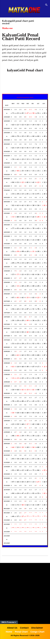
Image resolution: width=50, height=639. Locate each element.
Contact (24, 628)
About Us (12, 628)
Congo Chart (37, 631)
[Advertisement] (25, 592)
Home (9, 631)
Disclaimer (37, 628)
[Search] (46, 5)
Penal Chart (21, 631)
